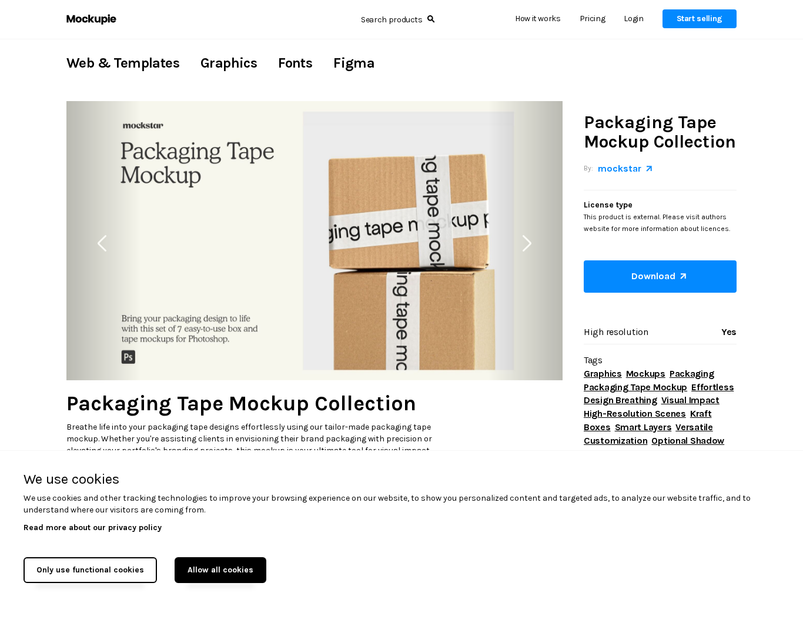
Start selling (699, 19)
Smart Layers (643, 427)
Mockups (645, 373)
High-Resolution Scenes (635, 413)
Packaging (692, 373)
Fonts (295, 63)
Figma (353, 63)
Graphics (228, 63)
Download (655, 276)
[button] (103, 240)
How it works (538, 19)
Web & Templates (122, 63)
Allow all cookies (220, 570)
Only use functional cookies (90, 570)
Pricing (592, 19)
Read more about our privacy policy (93, 527)
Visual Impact (690, 400)
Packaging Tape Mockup (635, 387)
